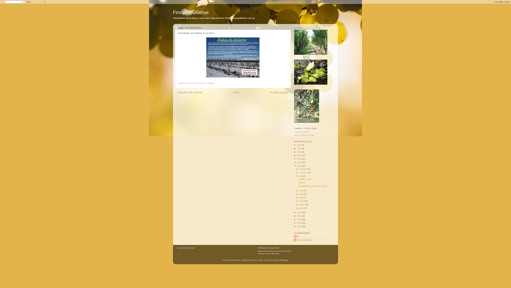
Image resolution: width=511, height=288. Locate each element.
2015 (299, 159)
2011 (299, 216)
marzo (302, 201)
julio (301, 176)
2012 (299, 213)
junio (301, 191)
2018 (299, 149)
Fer (298, 236)
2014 (299, 163)
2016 (299, 155)
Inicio (236, 92)
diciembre (303, 169)
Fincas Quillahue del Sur (304, 135)
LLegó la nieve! (305, 179)
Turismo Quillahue (301, 132)
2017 (299, 152)
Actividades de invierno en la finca (313, 186)
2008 (299, 226)
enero (302, 208)
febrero (302, 205)
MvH (261, 260)
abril (301, 198)
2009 (299, 223)
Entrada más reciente (190, 92)
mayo (301, 194)
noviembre (304, 173)
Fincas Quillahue (191, 12)
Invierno (302, 183)
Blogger (285, 260)
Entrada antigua (279, 92)
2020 (299, 145)
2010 (299, 220)
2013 (299, 166)
